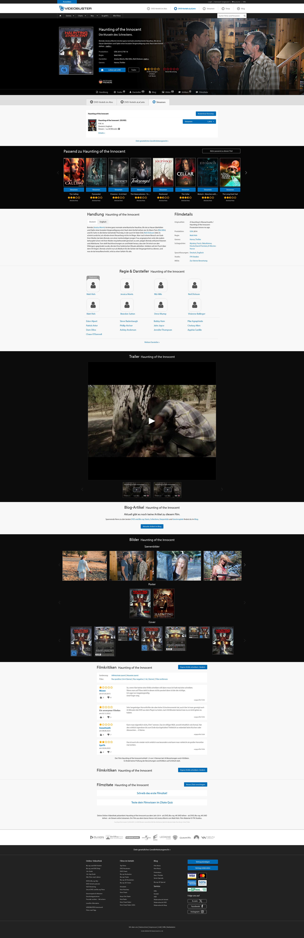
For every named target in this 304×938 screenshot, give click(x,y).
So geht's (105, 16)
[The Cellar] (185, 172)
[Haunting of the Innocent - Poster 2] (163, 603)
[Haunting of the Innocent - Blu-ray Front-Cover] (152, 641)
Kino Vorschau (124, 889)
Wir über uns (133, 927)
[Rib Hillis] (160, 285)
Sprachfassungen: (182, 252)
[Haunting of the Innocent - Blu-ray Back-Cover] (175, 641)
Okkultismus (207, 243)
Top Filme (123, 866)
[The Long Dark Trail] (230, 172)
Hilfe (155, 891)
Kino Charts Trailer (125, 902)
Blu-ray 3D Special (159, 882)
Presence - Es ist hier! (118, 194)
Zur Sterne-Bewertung (198, 260)
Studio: (177, 256)
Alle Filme (117, 16)
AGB (155, 897)
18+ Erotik (89, 871)
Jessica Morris (119, 59)
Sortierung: (103, 675)
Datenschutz (143, 927)
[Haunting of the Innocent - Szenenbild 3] (179, 566)
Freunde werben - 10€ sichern (95, 899)
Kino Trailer (123, 899)
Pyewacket (96, 194)
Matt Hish (117, 55)
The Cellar (185, 194)
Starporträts (164, 519)
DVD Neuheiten (125, 868)
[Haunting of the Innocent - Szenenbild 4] (226, 566)
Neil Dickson (138, 59)
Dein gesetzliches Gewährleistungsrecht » (152, 141)
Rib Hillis (128, 59)
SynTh (102, 745)
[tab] (101, 102)
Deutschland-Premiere (199, 246)
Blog (243, 8)
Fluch (199, 243)
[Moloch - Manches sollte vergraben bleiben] (208, 172)
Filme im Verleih (127, 860)
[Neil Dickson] (194, 285)
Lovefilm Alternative (92, 903)
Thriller (122, 62)
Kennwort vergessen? (222, 2)
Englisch (200, 252)
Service (157, 886)
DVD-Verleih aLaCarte (187, 8)
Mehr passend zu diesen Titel (221, 151)
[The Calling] (74, 172)
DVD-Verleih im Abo (159, 8)
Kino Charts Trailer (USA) (127, 905)
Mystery (193, 243)
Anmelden (67, 2)
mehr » (108, 46)
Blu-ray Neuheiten (126, 874)
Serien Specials (158, 878)
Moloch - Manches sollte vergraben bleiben (208, 194)
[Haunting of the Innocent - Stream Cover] (222, 641)
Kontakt (156, 894)
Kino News (157, 868)
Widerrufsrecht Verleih (161, 899)
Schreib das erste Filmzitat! (152, 793)
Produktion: (103, 51)
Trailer (133, 70)
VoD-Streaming (91, 887)
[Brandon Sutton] (126, 305)
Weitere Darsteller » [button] (152, 342)
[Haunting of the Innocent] (76, 51)
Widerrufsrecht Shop (160, 905)
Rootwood (163, 194)
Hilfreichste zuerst (119, 675)
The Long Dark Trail (230, 194)
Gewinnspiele (178, 519)
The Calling (73, 194)
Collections (154, 519)
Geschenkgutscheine (93, 896)
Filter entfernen (161, 679)
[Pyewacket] (96, 172)
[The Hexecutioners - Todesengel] (141, 172)
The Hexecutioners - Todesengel (141, 194)
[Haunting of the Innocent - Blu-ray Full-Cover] (199, 641)
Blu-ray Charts (124, 877)
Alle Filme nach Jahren (93, 877)
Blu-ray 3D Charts (125, 883)
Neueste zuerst (132, 675)
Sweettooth (105, 727)
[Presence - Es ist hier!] (118, 172)
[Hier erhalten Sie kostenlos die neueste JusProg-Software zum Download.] (197, 889)
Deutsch (193, 252)
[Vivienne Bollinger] (194, 305)
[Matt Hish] (93, 305)
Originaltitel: (179, 222)
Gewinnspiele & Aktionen (94, 893)
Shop (228, 8)
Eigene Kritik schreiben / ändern (192, 667)
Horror (116, 62)
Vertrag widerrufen (202, 868)
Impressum (153, 927)
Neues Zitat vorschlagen (195, 784)
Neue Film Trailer (125, 896)
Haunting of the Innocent (136, 484)
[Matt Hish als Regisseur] (93, 285)
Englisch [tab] (103, 222)
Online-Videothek (94, 860)
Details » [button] (101, 133)
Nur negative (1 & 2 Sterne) (143, 679)
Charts (80, 16)
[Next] (245, 173)
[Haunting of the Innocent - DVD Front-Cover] (81, 641)
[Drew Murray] (160, 305)
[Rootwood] (163, 172)
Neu (92, 16)
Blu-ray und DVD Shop (93, 868)
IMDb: (177, 260)
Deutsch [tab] (92, 222)
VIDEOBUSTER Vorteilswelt (94, 907)
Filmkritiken (157, 872)
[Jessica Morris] (126, 285)
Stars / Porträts (158, 875)
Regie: (101, 55)
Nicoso (102, 690)
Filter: (101, 679)
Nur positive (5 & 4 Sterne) (122, 679)
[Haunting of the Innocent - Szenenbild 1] (84, 566)
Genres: (102, 62)
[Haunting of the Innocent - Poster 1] (140, 603)
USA (115, 51)
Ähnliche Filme (74, 200)
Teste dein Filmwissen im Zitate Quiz (152, 802)
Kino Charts (123, 892)
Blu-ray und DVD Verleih (94, 866)
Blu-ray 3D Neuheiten (127, 880)
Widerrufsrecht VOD (160, 902)
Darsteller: (103, 59)
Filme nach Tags (91, 910)
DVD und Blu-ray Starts (140, 519)
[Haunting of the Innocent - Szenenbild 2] (131, 566)
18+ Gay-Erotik (90, 874)
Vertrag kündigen (203, 862)
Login (210, 2)
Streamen (210, 8)
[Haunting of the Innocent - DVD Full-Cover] (128, 641)
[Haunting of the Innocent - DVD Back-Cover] (104, 641)
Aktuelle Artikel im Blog (152, 526)
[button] (244, 564)
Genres (68, 16)
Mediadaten (171, 927)
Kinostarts (123, 887)
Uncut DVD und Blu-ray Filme (95, 889)
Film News (157, 866)
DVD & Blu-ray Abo (92, 881)
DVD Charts (123, 871)
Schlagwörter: (180, 243)
